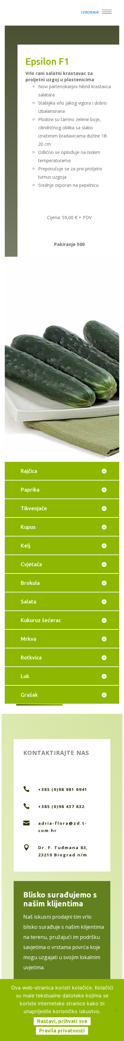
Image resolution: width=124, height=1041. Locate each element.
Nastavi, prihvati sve (62, 1021)
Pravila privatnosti (62, 1030)
